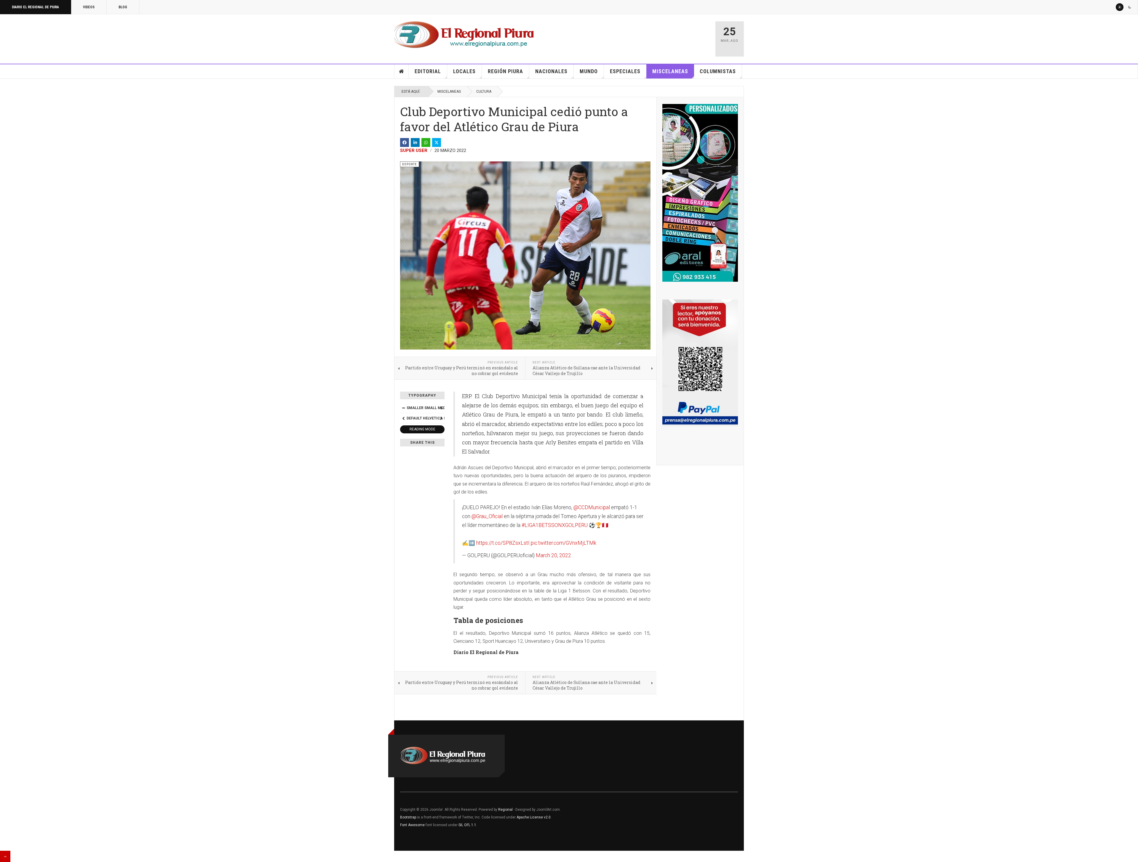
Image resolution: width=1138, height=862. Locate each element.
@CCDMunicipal (591, 507)
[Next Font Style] (441, 418)
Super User (413, 150)
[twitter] (436, 142)
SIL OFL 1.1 (467, 825)
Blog (123, 7)
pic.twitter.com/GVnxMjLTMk (563, 543)
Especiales (625, 71)
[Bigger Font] (441, 408)
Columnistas (718, 71)
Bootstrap (408, 817)
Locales (464, 71)
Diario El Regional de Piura (35, 7)
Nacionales (551, 71)
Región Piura (505, 71)
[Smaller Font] (403, 408)
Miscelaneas (670, 71)
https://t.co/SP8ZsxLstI (503, 543)
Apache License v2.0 (534, 817)
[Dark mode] (1130, 7)
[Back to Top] (5, 856)
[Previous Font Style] (403, 418)
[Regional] (464, 35)
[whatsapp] (425, 142)
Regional (505, 809)
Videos (89, 7)
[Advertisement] (640, 36)
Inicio (401, 71)
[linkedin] (415, 142)
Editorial (428, 71)
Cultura (483, 91)
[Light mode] (1119, 7)
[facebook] (404, 142)
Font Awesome (412, 825)
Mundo (589, 71)
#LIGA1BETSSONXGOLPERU (555, 525)
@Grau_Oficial (487, 516)
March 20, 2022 (553, 555)
